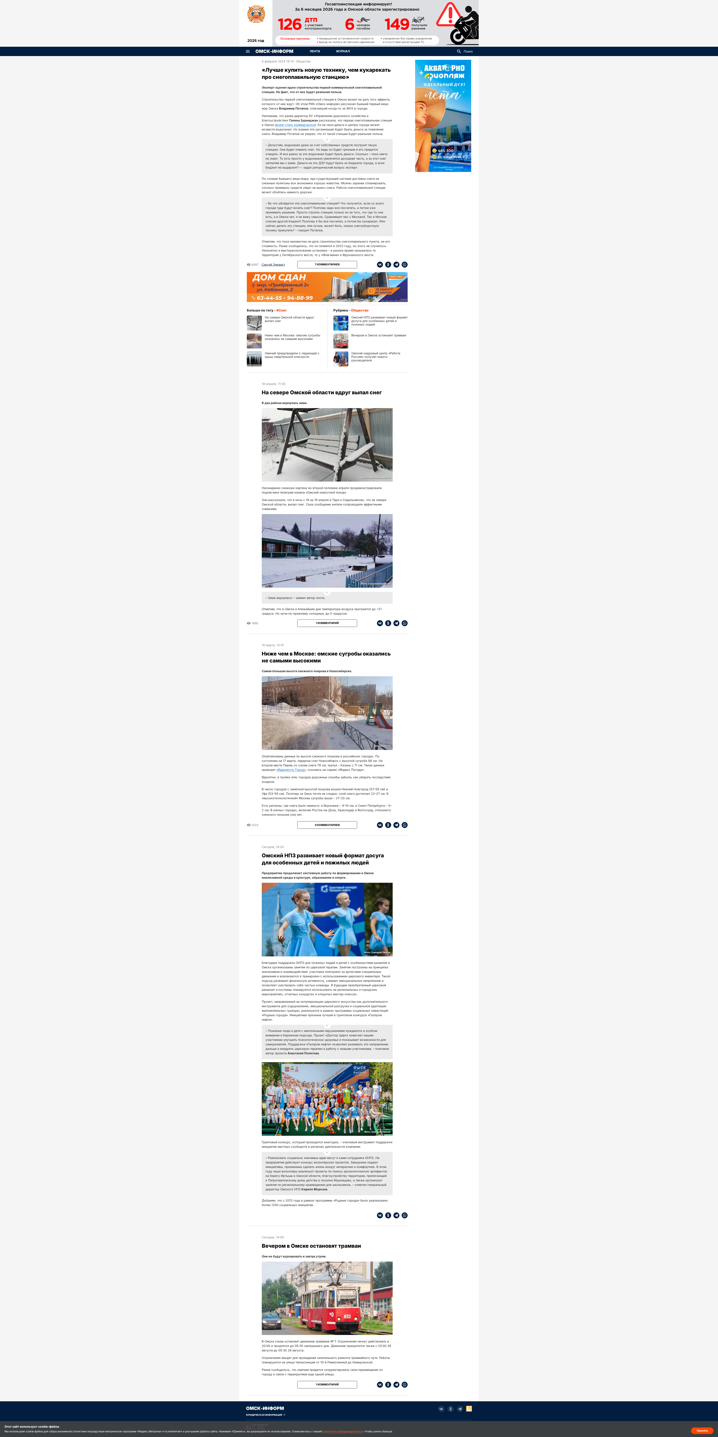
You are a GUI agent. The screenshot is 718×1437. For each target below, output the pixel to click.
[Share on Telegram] (395, 265)
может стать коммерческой (295, 125)
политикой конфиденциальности (343, 1431)
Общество (303, 61)
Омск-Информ (274, 51)
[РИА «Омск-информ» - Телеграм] (460, 1409)
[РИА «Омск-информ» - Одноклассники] (450, 1409)
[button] (247, 51)
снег (283, 310)
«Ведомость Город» (291, 770)
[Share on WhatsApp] (403, 265)
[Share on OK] (387, 265)
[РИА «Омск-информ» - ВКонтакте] (441, 1409)
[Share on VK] (380, 265)
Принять (702, 1430)
